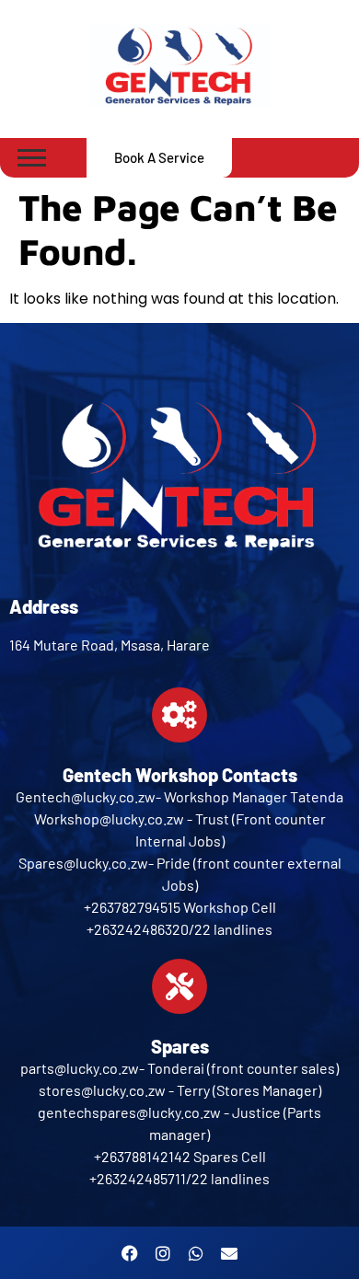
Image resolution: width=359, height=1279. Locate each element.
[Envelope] (229, 1253)
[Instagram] (163, 1253)
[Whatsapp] (196, 1253)
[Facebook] (129, 1253)
